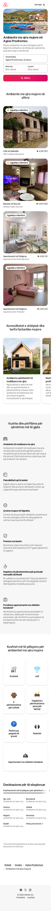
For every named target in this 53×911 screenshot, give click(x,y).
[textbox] (14, 69)
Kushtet (31, 897)
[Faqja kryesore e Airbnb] (5, 4)
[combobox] (25, 60)
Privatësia (20, 897)
